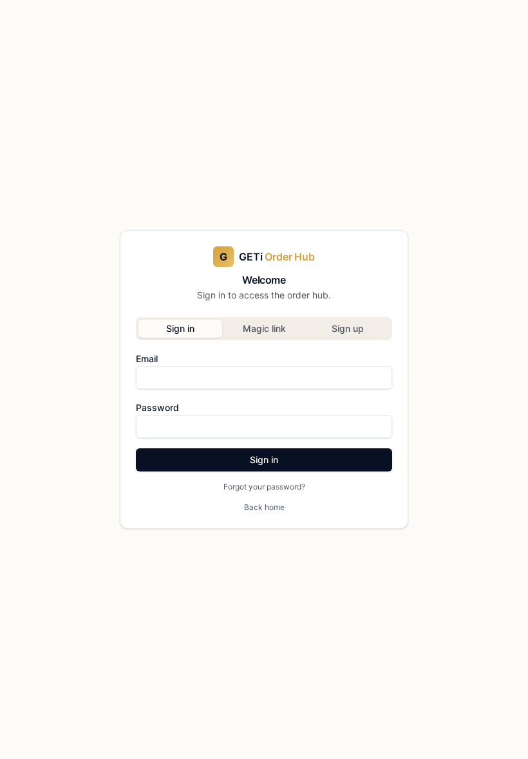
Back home (264, 507)
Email (147, 358)
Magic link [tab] (264, 328)
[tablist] (264, 328)
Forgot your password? (264, 486)
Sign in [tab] (180, 328)
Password (157, 407)
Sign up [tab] (348, 328)
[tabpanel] (264, 421)
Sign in (264, 459)
